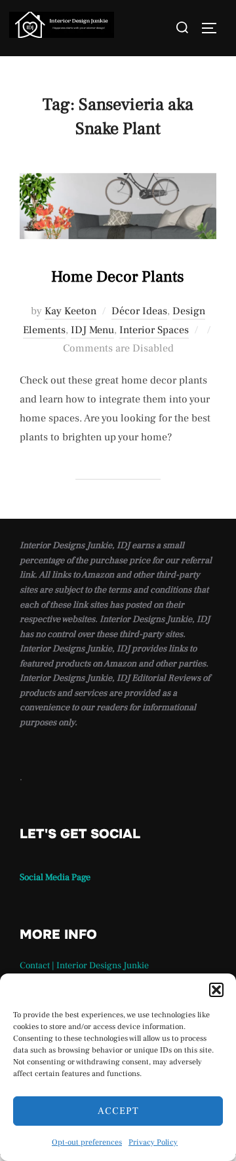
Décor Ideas (139, 311)
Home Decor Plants (117, 277)
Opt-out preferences (87, 1142)
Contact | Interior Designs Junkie (84, 966)
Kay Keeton (70, 311)
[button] (216, 989)
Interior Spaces (154, 329)
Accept (118, 1111)
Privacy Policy (153, 1142)
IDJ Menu (92, 329)
